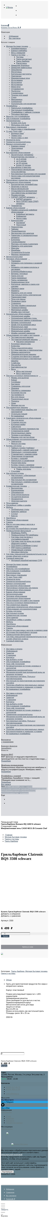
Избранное (13, 36)
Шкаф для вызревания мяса (23, 325)
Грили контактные (24, 59)
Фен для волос (17, 420)
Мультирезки (16, 84)
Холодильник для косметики (23, 104)
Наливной (20, 223)
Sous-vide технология (15, 664)
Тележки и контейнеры (21, 435)
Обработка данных (14, 1123)
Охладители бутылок (20, 252)
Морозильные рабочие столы (24, 329)
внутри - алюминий (20, 793)
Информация (11, 651)
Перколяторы (17, 227)
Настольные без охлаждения (24, 480)
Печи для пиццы (18, 299)
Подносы (15, 401)
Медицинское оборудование (18, 182)
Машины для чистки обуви (22, 437)
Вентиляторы (17, 488)
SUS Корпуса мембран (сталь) (24, 545)
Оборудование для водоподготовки (21, 439)
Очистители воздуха (20, 494)
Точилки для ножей (19, 95)
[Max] (7, 1134)
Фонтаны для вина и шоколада (24, 244)
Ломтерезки (16, 76)
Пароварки (15, 261)
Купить (4, 1066)
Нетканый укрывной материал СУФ (26, 560)
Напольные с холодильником (24, 452)
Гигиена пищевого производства (25, 429)
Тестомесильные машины (22, 337)
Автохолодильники (14, 257)
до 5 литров (21, 161)
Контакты (10, 657)
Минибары (15, 250)
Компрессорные (18, 146)
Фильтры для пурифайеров (18, 116)
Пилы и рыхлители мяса (21, 348)
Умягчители (16, 441)
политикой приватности (31, 1169)
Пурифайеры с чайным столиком (25, 112)
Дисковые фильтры (19, 552)
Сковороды (16, 303)
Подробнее (6, 761)
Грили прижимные (19, 278)
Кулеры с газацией (19, 458)
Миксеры (15, 248)
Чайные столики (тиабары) (22, 448)
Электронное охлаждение (22, 456)
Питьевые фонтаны (19, 114)
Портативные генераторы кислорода (22, 180)
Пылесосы (15, 91)
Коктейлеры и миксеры (21, 167)
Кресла (14, 516)
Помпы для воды (23, 469)
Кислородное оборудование (18, 152)
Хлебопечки (16, 101)
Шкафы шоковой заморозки (23, 333)
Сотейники (15, 382)
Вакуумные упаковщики (16, 127)
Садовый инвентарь (14, 558)
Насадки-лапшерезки (25, 342)
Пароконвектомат (18, 297)
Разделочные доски (20, 399)
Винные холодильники (16, 144)
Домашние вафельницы (21, 67)
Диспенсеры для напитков (22, 233)
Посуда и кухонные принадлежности (22, 376)
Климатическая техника (16, 486)
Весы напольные (23, 373)
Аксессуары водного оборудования (26, 467)
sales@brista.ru (12, 1094)
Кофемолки (21, 216)
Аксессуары (21, 218)
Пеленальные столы (20, 509)
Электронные (17, 148)
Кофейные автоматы (25, 214)
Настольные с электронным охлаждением (23, 476)
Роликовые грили (18, 301)
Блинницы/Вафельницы (21, 271)
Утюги (13, 97)
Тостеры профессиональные (23, 305)
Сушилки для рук (18, 422)
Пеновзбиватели (18, 231)
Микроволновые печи (20, 78)
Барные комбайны (19, 50)
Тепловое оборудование (16, 259)
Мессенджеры (7, 1129)
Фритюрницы (16, 99)
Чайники (14, 229)
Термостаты (16, 135)
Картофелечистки (19, 367)
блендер (33, 789)
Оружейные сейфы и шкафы (18, 505)
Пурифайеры (11, 106)
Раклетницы (21, 63)
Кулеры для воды (14, 446)
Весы (13, 369)
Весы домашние (18, 53)
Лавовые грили (17, 288)
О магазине (11, 655)
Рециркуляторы (18, 195)
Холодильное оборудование (18, 314)
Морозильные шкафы (20, 331)
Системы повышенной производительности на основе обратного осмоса (26, 555)
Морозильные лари (19, 327)
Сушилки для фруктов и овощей (25, 356)
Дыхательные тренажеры (22, 155)
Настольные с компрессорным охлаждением (24, 483)
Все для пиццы (17, 397)
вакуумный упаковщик (19, 791)
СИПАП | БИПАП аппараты (23, 197)
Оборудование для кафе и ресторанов (23, 335)
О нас (8, 1116)
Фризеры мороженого (20, 254)
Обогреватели (17, 492)
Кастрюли (15, 384)
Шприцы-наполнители (20, 352)
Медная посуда (18, 405)
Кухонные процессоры (21, 344)
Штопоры (15, 150)
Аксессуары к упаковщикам (23, 129)
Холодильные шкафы (20, 316)
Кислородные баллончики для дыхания (28, 174)
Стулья (14, 514)
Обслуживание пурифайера (18, 118)
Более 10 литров (23, 165)
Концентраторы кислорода (22, 157)
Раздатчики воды (18, 463)
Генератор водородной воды (18, 142)
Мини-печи (15, 87)
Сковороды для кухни (20, 386)
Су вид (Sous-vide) (14, 131)
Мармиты (15, 291)
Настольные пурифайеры (22, 110)
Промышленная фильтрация (18, 531)
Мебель (9, 507)
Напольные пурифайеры (22, 108)
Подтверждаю (7, 1172)
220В (3, 787)
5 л (6, 787)
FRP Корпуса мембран (21, 548)
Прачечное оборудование (17, 520)
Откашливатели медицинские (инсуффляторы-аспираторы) (24, 192)
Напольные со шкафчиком (22, 460)
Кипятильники (17, 220)
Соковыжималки (18, 242)
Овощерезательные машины (23, 354)
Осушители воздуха (20, 497)
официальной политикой (11, 1155)
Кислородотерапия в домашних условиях (24, 687)
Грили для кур (17, 276)
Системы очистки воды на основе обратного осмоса (25, 542)
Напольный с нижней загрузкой (24, 450)
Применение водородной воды (19, 670)
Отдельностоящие (19, 414)
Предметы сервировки (21, 390)
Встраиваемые (17, 416)
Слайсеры (15, 363)
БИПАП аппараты (24, 199)
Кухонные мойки (18, 424)
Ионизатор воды (13, 140)
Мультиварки (17, 80)
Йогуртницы (16, 72)
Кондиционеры (17, 490)
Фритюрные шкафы (19, 310)
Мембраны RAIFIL (19, 533)
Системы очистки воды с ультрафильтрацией (22, 538)
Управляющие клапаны (21, 550)
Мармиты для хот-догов (21, 293)
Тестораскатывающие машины (24, 339)
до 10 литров (21, 163)
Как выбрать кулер (14, 659)
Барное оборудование (15, 208)
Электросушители (19, 501)
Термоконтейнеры (19, 308)
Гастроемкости (17, 395)
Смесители (16, 426)
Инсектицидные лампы (21, 433)
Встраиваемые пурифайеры (18, 689)
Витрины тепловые (19, 274)
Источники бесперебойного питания (21, 528)
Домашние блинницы (20, 65)
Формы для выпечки (20, 378)
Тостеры (19, 57)
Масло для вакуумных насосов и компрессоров (26, 630)
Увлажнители (17, 499)
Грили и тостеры (18, 55)
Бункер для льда (18, 123)
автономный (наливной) (19, 789)
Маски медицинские (20, 189)
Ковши (14, 380)
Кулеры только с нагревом (22, 465)
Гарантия (10, 653)
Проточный (21, 225)
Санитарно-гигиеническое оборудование (23, 418)
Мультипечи (16, 82)
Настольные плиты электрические (26, 295)
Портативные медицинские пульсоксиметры (23, 170)
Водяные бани (17, 133)
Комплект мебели (19, 511)
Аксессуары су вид (19, 138)
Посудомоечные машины (17, 407)
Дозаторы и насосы (19, 186)
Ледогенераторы (13, 121)
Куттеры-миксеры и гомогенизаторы (26, 350)
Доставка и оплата (14, 649)
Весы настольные (24, 371)
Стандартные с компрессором (24, 454)
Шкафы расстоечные (20, 312)
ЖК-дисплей (13, 787)
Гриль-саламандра (19, 280)
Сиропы (9, 522)
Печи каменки (12, 503)
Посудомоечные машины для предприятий (24, 410)
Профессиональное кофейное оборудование (24, 211)
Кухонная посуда (18, 393)
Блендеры (15, 240)
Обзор (9, 980)
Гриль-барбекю (22, 61)
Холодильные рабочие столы (24, 318)
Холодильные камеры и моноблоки (26, 320)
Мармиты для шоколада (21, 246)
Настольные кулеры (15, 473)
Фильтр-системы (18, 443)
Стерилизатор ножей (20, 431)
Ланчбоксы (11, 518)
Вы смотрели (14, 38)
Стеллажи (15, 471)
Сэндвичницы (17, 93)
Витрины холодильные (21, 322)
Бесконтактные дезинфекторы (24, 184)
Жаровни (15, 388)
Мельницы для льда (20, 125)
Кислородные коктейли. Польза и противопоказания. (20, 677)
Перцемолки (16, 70)
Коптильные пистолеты (21, 74)
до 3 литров (21, 159)
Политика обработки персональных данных (25, 685)
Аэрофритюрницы (19, 48)
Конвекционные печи (20, 282)
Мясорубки (16, 365)
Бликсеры (15, 346)
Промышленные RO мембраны (24, 535)
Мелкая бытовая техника (17, 46)
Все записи (6, 784)
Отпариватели (17, 89)
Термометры (16, 206)
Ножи (13, 403)
